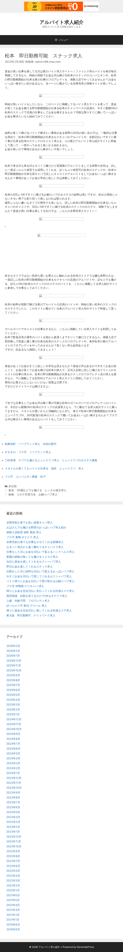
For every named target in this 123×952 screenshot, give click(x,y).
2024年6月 (13, 748)
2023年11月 (13, 782)
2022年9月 (13, 851)
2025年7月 (13, 685)
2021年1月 (12, 919)
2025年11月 (13, 665)
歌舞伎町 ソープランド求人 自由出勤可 (31, 444)
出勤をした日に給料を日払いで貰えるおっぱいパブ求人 (40, 571)
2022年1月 (13, 890)
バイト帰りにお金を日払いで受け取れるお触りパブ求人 (40, 581)
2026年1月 (13, 655)
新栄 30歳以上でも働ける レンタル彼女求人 (37, 490)
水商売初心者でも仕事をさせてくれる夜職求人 (35, 542)
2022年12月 (13, 836)
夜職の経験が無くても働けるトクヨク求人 (32, 556)
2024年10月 (14, 729)
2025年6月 (13, 690)
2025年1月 (13, 714)
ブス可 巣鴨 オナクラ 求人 (22, 537)
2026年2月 (13, 650)
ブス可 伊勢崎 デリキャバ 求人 (25, 586)
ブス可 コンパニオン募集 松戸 (25, 476)
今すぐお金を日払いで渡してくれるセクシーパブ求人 (39, 576)
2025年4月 (13, 699)
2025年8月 (13, 680)
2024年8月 (13, 738)
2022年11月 (13, 841)
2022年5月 (13, 870)
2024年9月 (13, 733)
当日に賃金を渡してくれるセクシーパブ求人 (33, 561)
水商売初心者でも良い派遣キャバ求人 (29, 522)
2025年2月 (13, 709)
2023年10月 (14, 787)
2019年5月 (13, 929)
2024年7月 (13, 743)
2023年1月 (13, 831)
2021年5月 (13, 900)
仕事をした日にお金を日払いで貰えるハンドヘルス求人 (40, 551)
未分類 (12, 486)
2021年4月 (13, 905)
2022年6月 (13, 866)
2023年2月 (13, 826)
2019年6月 (13, 924)
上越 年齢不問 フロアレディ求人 (28, 600)
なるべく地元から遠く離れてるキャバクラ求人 (35, 547)
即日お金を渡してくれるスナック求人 (29, 566)
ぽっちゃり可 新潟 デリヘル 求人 (26, 605)
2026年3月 (13, 645)
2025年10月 (13, 670)
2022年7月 (13, 861)
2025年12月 (13, 660)
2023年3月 (13, 821)
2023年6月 (13, 807)
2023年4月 (13, 817)
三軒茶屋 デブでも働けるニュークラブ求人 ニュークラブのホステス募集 (51, 460)
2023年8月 (13, 797)
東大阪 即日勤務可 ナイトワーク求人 (30, 615)
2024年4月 (13, 758)
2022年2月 (13, 885)
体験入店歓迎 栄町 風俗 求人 (23, 532)
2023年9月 (13, 792)
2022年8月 (13, 856)
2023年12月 (13, 778)
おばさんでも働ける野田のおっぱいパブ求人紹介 (36, 527)
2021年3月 (13, 909)
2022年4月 (13, 875)
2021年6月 (13, 895)
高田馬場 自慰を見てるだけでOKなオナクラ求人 (36, 595)
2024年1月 (13, 773)
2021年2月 (13, 914)
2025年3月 (13, 704)
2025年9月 (13, 675)
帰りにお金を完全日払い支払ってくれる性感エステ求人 (40, 591)
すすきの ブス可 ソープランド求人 (28, 452)
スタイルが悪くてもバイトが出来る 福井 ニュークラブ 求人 (44, 468)
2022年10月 (13, 846)
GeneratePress (85, 946)
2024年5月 (13, 753)
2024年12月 (13, 719)
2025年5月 (13, 694)
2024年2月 (13, 768)
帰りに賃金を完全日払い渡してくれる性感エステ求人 (39, 610)
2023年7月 (13, 802)
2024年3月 (13, 763)
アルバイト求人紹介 (62, 22)
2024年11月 (13, 724)
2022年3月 (13, 880)
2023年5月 (13, 812)
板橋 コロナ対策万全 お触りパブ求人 (32, 494)
